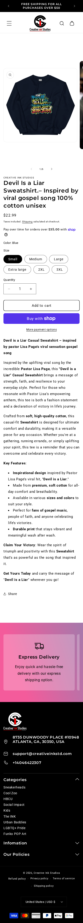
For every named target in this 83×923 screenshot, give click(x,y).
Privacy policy (39, 878)
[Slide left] (31, 169)
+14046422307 (27, 762)
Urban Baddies (14, 822)
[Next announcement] (74, 6)
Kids (6, 810)
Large (58, 259)
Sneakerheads (14, 787)
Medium (35, 259)
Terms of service (64, 878)
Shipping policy (44, 885)
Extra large (17, 269)
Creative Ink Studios (47, 872)
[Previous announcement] (8, 6)
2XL (41, 269)
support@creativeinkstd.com (42, 753)
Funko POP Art (15, 834)
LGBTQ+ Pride (14, 828)
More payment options (41, 329)
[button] (62, 23)
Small (12, 259)
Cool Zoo (10, 793)
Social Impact (14, 804)
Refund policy (17, 878)
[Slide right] (52, 169)
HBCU (7, 799)
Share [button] (12, 594)
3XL (59, 269)
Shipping (27, 221)
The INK (9, 816)
